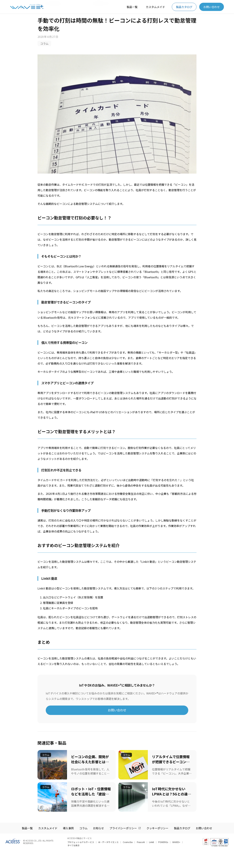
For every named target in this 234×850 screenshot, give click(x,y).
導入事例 (68, 828)
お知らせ (98, 828)
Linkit (151, 842)
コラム (44, 43)
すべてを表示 (73, 845)
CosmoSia (128, 842)
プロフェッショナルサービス (80, 842)
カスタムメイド (155, 7)
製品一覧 (132, 7)
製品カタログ (184, 7)
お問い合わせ (211, 7)
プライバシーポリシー (123, 828)
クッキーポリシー (157, 828)
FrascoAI (141, 842)
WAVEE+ (176, 842)
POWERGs (163, 842)
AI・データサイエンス (108, 842)
